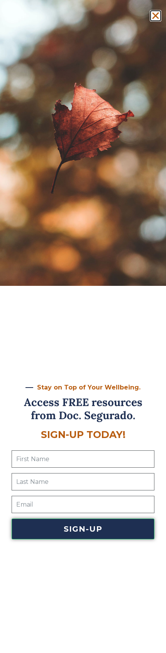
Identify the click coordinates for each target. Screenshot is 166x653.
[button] (155, 15)
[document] (83, 326)
